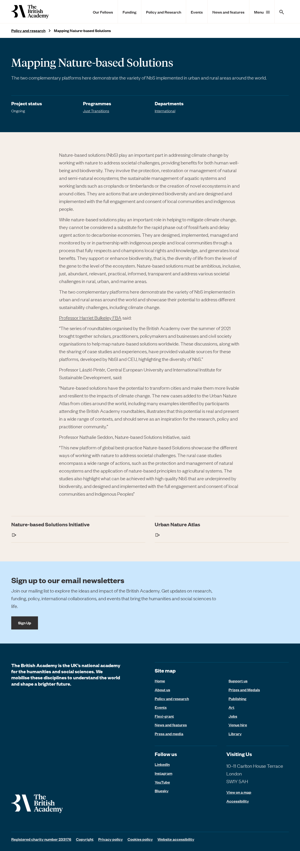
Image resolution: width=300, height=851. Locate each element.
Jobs (233, 716)
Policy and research (28, 30)
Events (197, 12)
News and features (228, 12)
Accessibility (237, 801)
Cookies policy (140, 839)
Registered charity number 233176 (41, 839)
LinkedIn (162, 764)
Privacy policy (110, 839)
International (165, 110)
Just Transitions (96, 110)
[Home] (30, 11)
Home (160, 680)
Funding (129, 12)
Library (235, 733)
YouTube (162, 782)
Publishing (237, 698)
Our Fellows (103, 12)
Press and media (169, 733)
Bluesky (162, 790)
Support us (238, 680)
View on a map (238, 792)
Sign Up (24, 622)
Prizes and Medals (244, 689)
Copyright (85, 839)
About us (162, 689)
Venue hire (238, 724)
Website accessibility (176, 839)
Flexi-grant (164, 716)
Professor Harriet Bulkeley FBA (90, 317)
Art (231, 707)
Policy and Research (163, 12)
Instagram (163, 773)
